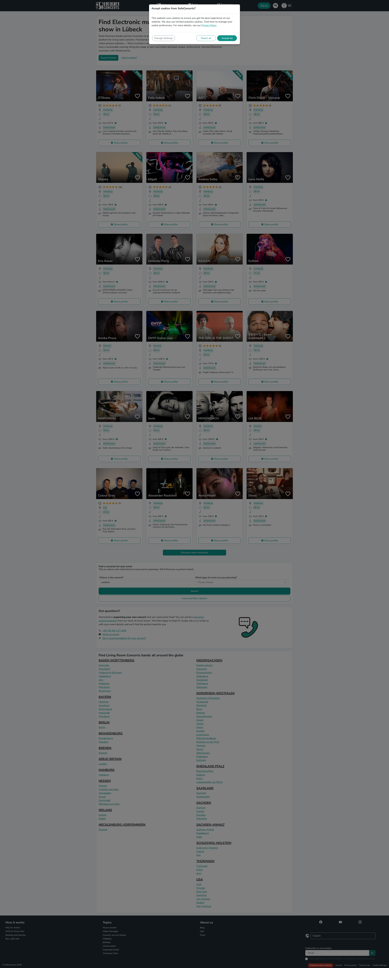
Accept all (227, 38)
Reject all (206, 38)
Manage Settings (163, 38)
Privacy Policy (208, 25)
